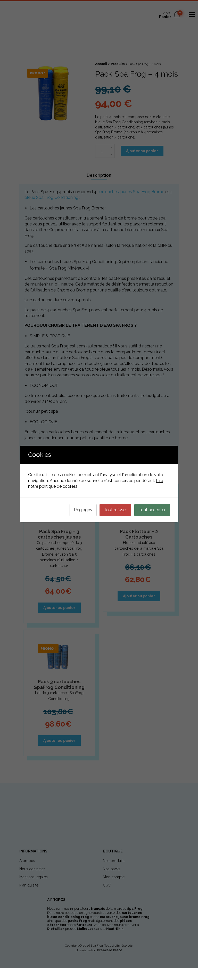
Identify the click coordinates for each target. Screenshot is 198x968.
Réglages (83, 509)
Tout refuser (115, 509)
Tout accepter (152, 509)
